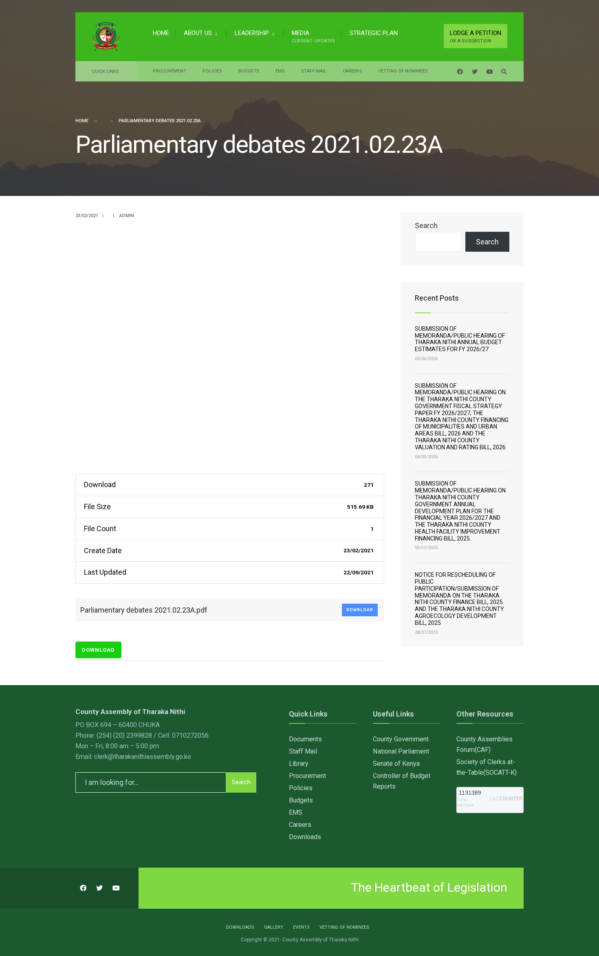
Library (298, 763)
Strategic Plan (374, 33)
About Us (198, 33)
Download (359, 609)
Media (313, 36)
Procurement (169, 71)
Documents (305, 739)
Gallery (273, 927)
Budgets (248, 71)
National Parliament (401, 751)
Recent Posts (437, 298)
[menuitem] (200, 32)
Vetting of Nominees (403, 71)
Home (161, 33)
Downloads (305, 837)
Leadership (252, 33)
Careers (352, 71)
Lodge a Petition (475, 36)
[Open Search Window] (504, 71)
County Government (401, 739)
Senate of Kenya (396, 763)
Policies (212, 71)
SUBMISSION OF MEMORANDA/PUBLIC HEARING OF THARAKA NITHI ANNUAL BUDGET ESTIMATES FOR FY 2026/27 (460, 338)
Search (426, 225)
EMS (280, 71)
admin (126, 215)
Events (301, 927)
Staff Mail (313, 71)
